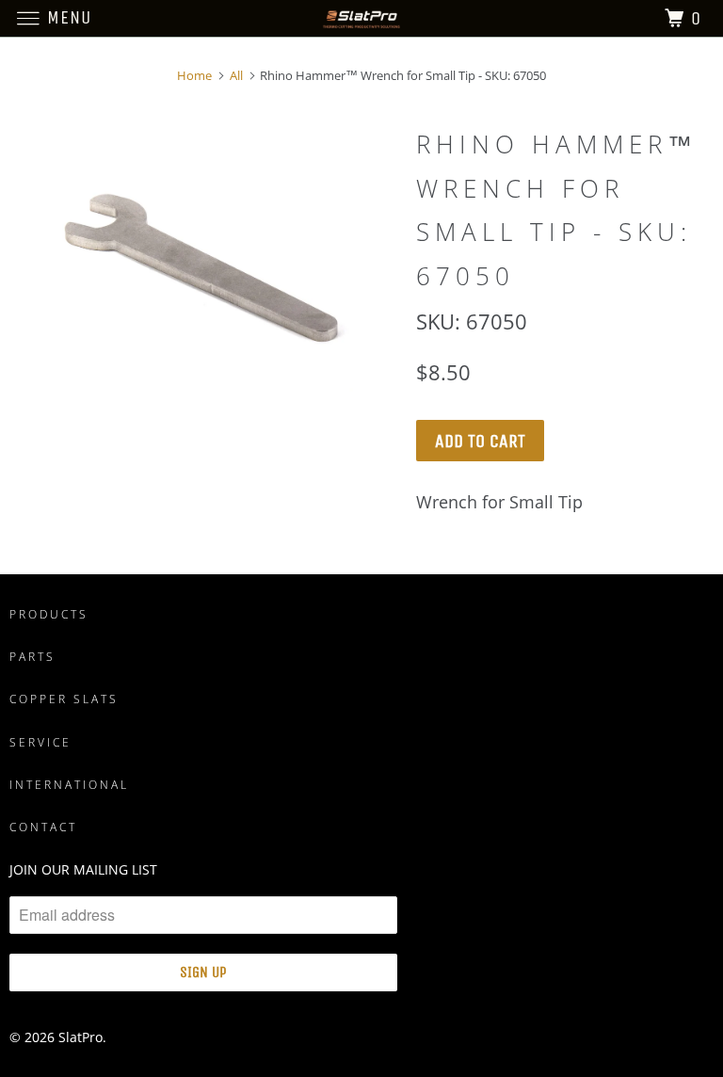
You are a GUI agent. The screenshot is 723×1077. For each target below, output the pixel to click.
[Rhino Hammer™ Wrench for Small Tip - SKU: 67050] (203, 264)
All (236, 75)
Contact (43, 827)
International (69, 785)
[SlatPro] (361, 18)
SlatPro (80, 1037)
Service (40, 742)
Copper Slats (64, 699)
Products (48, 614)
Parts (32, 657)
